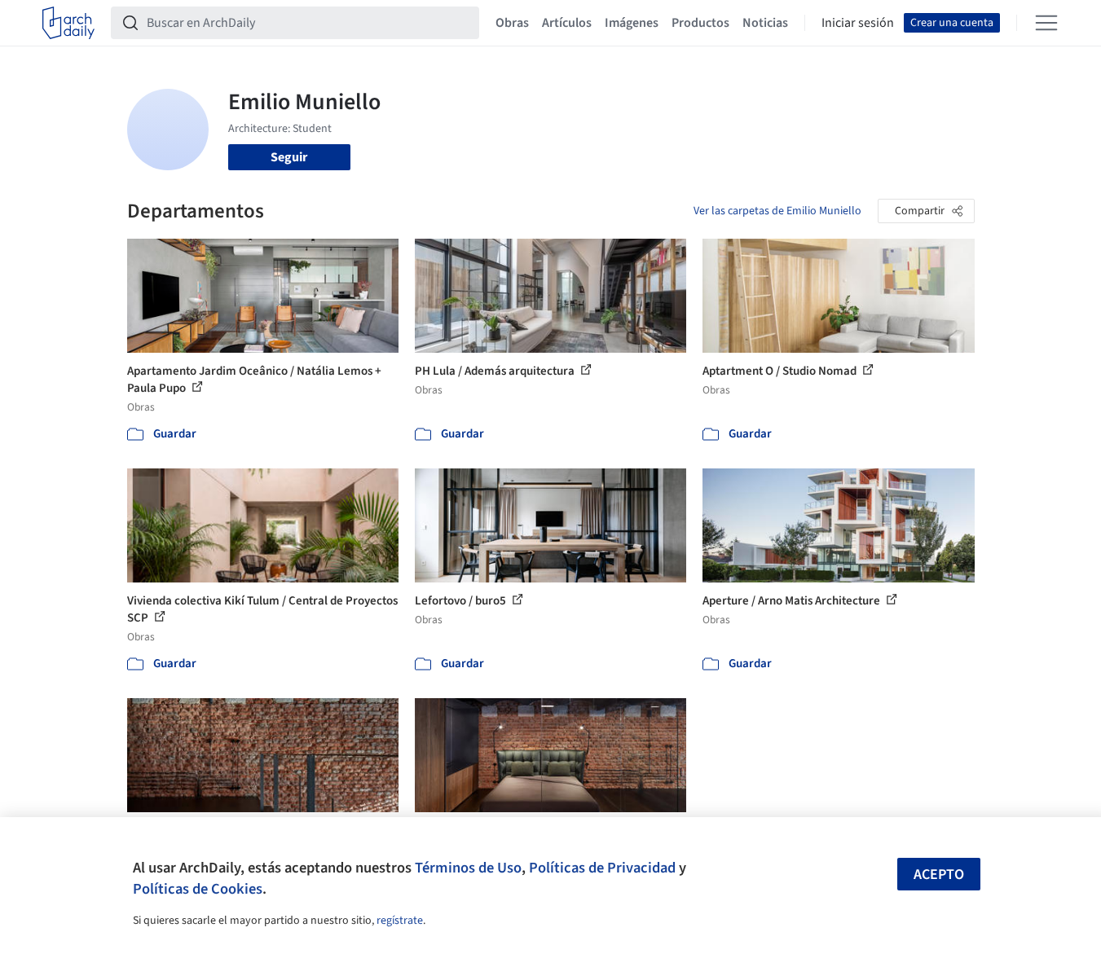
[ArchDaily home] (68, 23)
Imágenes (631, 23)
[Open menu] (1046, 23)
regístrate (400, 920)
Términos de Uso (468, 867)
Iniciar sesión (857, 23)
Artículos (567, 23)
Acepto (939, 874)
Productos (700, 23)
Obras (512, 23)
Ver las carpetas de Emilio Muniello (777, 211)
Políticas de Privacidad (602, 867)
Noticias (765, 23)
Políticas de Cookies (197, 888)
